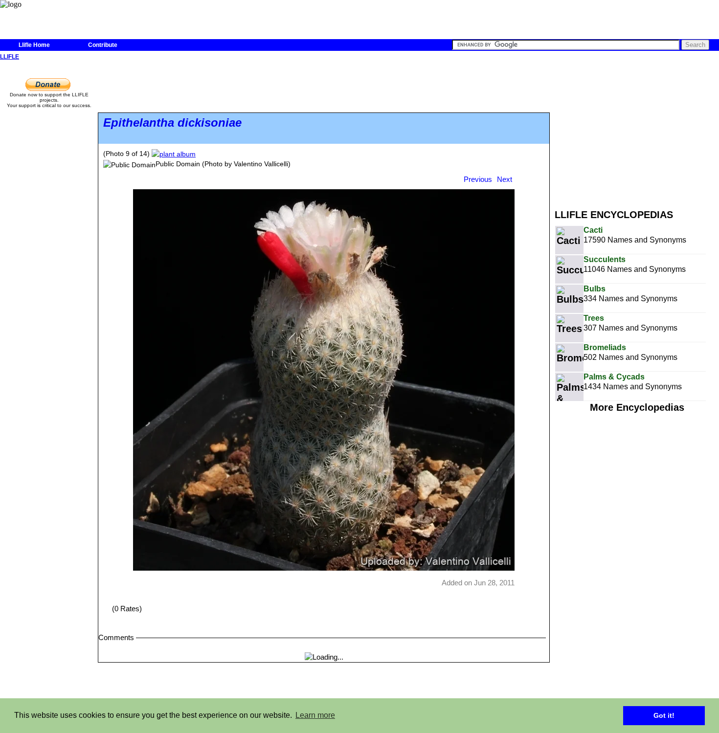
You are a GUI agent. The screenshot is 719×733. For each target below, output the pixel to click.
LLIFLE (9, 56)
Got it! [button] (663, 715)
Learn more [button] (315, 715)
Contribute (102, 45)
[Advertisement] (637, 131)
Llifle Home (34, 45)
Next (504, 179)
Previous (478, 179)
